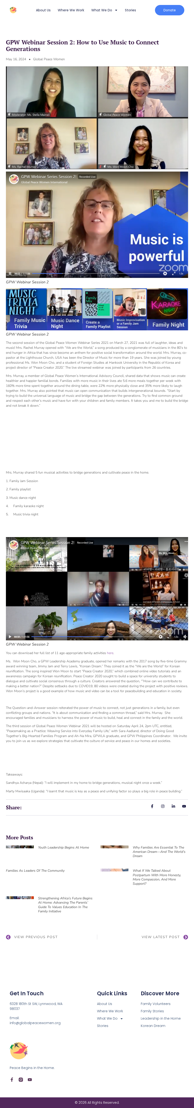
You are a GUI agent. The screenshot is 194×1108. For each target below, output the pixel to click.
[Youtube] (30, 1080)
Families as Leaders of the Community (35, 870)
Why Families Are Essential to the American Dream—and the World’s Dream (159, 851)
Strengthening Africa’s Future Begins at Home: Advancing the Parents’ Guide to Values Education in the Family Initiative (65, 905)
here (110, 653)
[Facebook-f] (12, 1080)
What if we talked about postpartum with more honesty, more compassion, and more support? (157, 877)
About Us (43, 10)
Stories (130, 10)
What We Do (101, 10)
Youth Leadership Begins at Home (63, 847)
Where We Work (71, 10)
